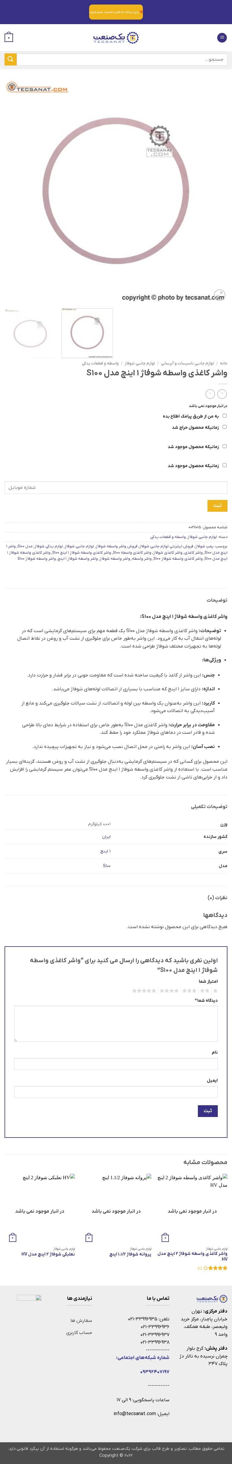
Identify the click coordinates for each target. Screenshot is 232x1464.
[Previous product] (210, 394)
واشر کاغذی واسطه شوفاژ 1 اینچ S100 (81, 552)
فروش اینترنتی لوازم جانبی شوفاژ (166, 546)
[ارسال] (11, 59)
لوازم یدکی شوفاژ (48, 546)
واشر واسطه (142, 558)
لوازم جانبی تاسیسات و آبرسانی (187, 363)
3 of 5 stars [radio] (190, 991)
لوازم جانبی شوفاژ (140, 363)
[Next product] (222, 394)
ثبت (217, 506)
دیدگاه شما (206, 1001)
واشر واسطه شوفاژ (115, 558)
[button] (222, 38)
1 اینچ (105, 851)
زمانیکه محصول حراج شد (196, 428)
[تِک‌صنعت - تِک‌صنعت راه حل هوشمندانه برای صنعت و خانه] (116, 38)
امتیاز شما (208, 982)
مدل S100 (25, 546)
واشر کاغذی (193, 552)
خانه (223, 363)
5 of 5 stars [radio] (145, 991)
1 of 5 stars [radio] (216, 991)
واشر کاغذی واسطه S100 (132, 552)
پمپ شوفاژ (204, 546)
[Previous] (215, 191)
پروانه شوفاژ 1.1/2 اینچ (130, 1254)
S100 (107, 866)
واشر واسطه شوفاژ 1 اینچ (78, 558)
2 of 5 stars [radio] (205, 991)
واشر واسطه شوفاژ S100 (37, 558)
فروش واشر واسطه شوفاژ (116, 546)
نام (215, 1052)
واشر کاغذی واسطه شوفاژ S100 (178, 558)
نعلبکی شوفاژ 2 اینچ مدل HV (48, 1254)
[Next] (12, 191)
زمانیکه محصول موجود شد (194, 447)
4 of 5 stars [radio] (170, 991)
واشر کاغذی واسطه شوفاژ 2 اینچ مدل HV (192, 1256)
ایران (106, 837)
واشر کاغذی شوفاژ (167, 552)
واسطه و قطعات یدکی (100, 363)
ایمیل (212, 1081)
